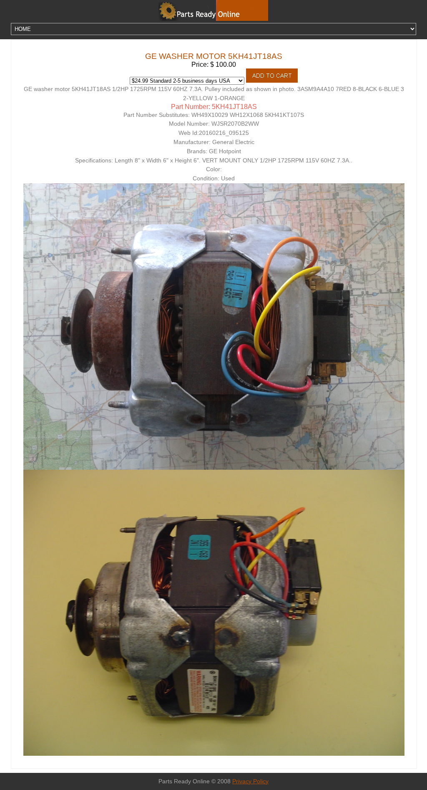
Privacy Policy (250, 781)
